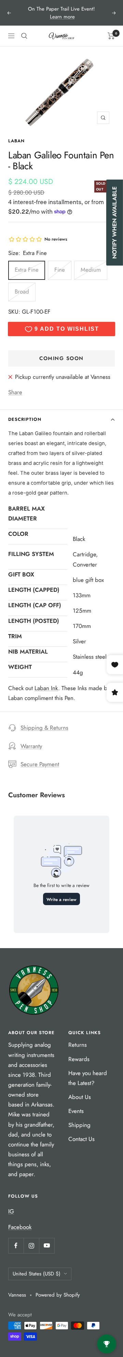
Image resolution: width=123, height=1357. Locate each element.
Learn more (62, 16)
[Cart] (111, 35)
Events (76, 1111)
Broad (22, 291)
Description (24, 419)
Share (15, 392)
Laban (16, 141)
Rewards (79, 1059)
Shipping (79, 1125)
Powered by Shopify (58, 1295)
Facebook (19, 1227)
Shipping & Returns (44, 728)
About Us (79, 1097)
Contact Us (81, 1139)
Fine (59, 270)
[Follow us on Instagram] (31, 1245)
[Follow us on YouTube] (46, 1245)
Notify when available (114, 222)
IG (11, 1211)
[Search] (24, 36)
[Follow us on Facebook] (16, 1245)
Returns (77, 1045)
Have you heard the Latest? (87, 1078)
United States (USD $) (36, 1273)
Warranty (31, 746)
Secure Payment (39, 764)
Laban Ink (46, 688)
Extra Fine (27, 270)
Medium (91, 270)
